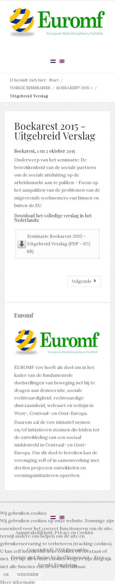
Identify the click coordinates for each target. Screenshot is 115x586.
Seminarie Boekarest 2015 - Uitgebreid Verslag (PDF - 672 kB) (58, 243)
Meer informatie (17, 582)
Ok (6, 574)
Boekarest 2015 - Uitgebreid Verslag (54, 130)
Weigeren (28, 574)
